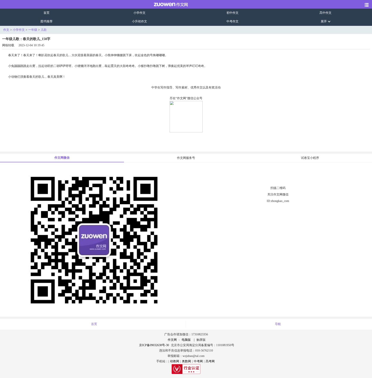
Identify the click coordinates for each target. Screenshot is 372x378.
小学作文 (139, 12)
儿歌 (44, 29)
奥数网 (186, 361)
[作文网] (168, 4)
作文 (6, 29)
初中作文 (232, 12)
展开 (324, 21)
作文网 (172, 339)
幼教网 (174, 361)
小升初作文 (139, 21)
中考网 (198, 361)
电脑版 (186, 339)
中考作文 (232, 21)
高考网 (210, 361)
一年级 (32, 29)
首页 (46, 12)
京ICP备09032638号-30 (154, 345)
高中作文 (325, 12)
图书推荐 (46, 21)
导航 (278, 324)
